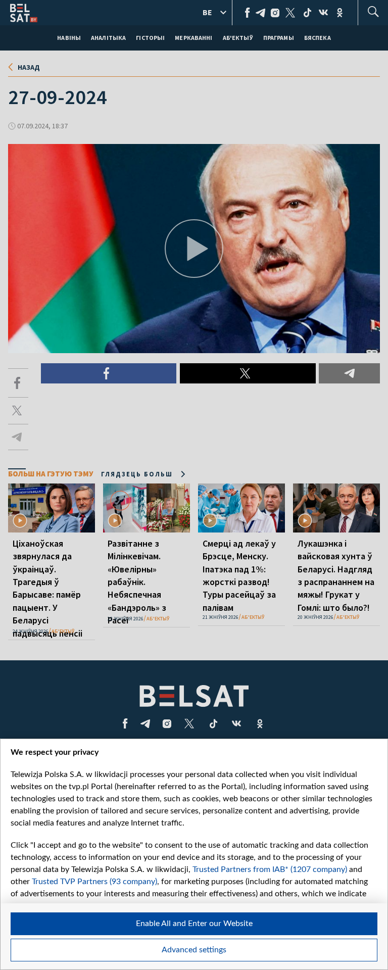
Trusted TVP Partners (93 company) (94, 882)
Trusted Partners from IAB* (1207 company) (269, 869)
